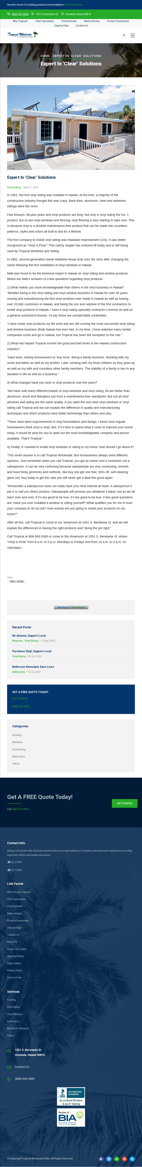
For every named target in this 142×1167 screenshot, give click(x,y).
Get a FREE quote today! (40, 796)
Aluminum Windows (18, 1028)
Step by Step (61, 25)
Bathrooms (18, 672)
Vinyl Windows (15, 1014)
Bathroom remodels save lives (33, 666)
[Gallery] (71, 607)
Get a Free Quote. (73, 4)
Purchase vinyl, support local (31, 651)
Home (45, 56)
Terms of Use (14, 977)
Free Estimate (69, 21)
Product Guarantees (118, 21)
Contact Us (82, 25)
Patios (16, 763)
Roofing (16, 735)
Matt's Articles (92, 21)
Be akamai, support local (29, 635)
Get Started (20, 698)
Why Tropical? (20, 21)
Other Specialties (44, 21)
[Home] (22, 35)
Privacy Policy (14, 970)
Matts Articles (14, 913)
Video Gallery (14, 963)
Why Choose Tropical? (19, 892)
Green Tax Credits (16, 949)
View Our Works (15, 956)
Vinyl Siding (14, 187)
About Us (12, 941)
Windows (17, 640)
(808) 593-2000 (20, 14)
